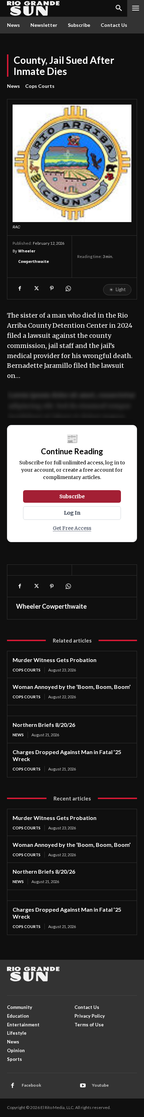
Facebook (31, 1085)
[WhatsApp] (68, 288)
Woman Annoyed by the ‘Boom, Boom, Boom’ (72, 686)
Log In (72, 513)
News (13, 86)
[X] (36, 288)
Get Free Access (72, 528)
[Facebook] (20, 288)
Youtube (100, 1085)
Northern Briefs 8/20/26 (44, 724)
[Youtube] (82, 1085)
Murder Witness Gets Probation (54, 659)
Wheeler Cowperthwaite (33, 256)
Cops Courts (40, 86)
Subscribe (72, 496)
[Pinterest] (52, 288)
